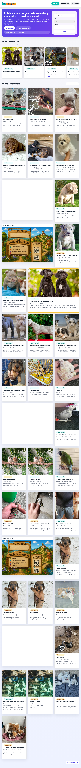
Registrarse (75, 3)
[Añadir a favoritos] (19, 50)
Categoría (57, 19)
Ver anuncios (9, 28)
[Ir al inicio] (8, 3)
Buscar (56, 13)
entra (15, 32)
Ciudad (56, 24)
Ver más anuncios (72, 84)
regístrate (21, 32)
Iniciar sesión (65, 3)
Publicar (55, 3)
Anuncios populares (23, 28)
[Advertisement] (27, 200)
